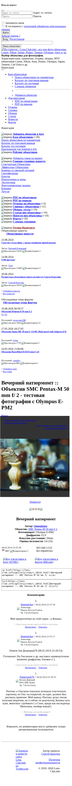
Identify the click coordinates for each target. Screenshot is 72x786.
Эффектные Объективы (14, 167)
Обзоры (12, 113)
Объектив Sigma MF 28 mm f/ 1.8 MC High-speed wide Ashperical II (33, 331)
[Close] (2, 10)
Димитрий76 (26, 677)
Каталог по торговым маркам (31, 80)
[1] (2, 314)
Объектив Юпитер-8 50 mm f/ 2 (16, 311)
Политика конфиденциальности (47, 761)
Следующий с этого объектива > (52, 425)
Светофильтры (9, 173)
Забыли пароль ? (10, 35)
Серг (10, 265)
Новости (13, 119)
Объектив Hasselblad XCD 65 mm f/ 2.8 (20, 351)
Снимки (12, 110)
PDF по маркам (23, 104)
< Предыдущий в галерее (15, 423)
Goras (15, 340)
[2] (6, 314)
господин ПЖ (19, 320)
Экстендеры (8, 182)
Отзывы (12, 107)
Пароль (37, 16)
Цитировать (30, 627)
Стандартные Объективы (15, 164)
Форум (12, 122)
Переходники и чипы (13, 179)
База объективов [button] (17, 74)
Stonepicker (40, 526)
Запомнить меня (14, 22)
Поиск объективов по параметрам (34, 77)
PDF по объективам (26, 101)
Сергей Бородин (16, 282)
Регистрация (17, 39)
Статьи (12, 116)
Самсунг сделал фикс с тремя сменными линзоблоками (28, 242)
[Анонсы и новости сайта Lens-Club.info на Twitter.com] (22, 768)
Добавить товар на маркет (28, 158)
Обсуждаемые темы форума (20, 302)
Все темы (7, 371)
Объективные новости (19, 233)
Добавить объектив (26, 95)
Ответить (43, 627)
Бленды (5, 176)
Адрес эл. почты (42, 12)
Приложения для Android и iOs (19, 149)
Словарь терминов (25, 86)
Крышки (6, 188)
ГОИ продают (8, 259)
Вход (5, 39)
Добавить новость (11, 291)
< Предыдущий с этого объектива (19, 420)
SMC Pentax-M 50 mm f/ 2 (42, 529)
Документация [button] (16, 98)
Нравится (35, 502)
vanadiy (16, 360)
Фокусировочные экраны (15, 185)
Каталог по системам (27, 83)
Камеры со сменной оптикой (17, 170)
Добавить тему (10, 369)
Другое (5, 191)
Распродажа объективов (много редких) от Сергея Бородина (31, 277)
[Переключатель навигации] (2, 69)
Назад (4, 415)
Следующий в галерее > (56, 428)
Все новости (9, 293)
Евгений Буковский (17, 248)
